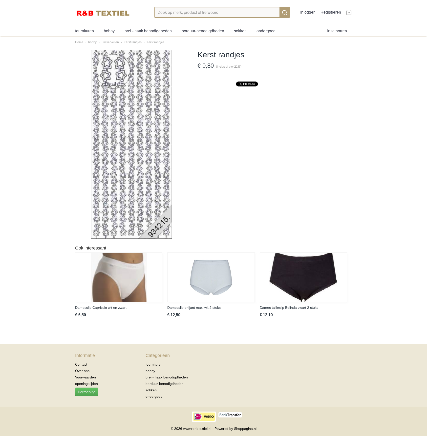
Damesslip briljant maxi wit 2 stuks (194, 308)
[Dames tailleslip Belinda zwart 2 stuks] (303, 277)
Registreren (330, 12)
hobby (109, 31)
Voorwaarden (85, 377)
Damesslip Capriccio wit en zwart (101, 308)
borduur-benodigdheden (203, 31)
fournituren (84, 31)
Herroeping (86, 391)
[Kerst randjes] (131, 144)
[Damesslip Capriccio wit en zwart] (118, 277)
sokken (240, 31)
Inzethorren (337, 31)
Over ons (82, 371)
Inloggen (308, 12)
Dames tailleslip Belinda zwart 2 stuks (289, 308)
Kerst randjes (133, 42)
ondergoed (266, 31)
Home (79, 42)
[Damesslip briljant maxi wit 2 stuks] (211, 277)
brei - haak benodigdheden (148, 31)
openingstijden (86, 384)
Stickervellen (111, 42)
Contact (81, 364)
